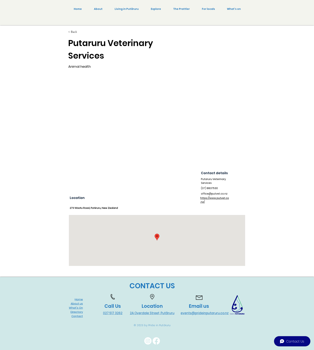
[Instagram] (148, 341)
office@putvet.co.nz (214, 193)
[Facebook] (156, 341)
